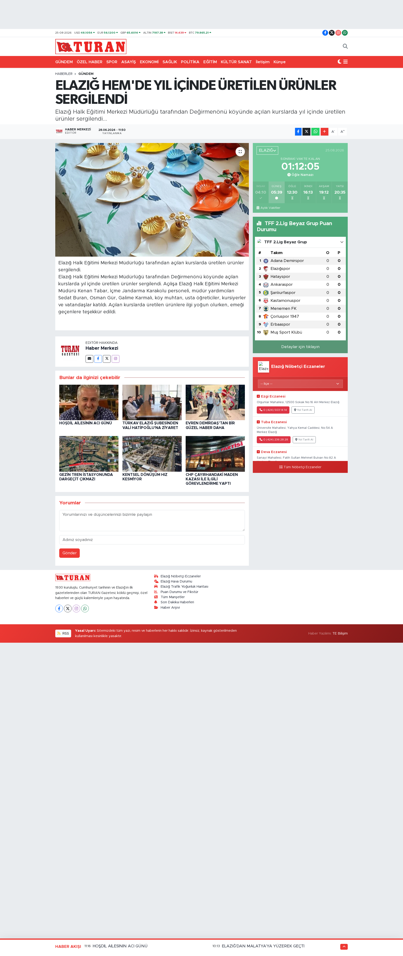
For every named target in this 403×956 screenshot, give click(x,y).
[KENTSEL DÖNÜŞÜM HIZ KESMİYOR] (152, 454)
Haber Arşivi (170, 607)
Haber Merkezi (102, 348)
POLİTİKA (190, 62)
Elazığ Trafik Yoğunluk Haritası (184, 586)
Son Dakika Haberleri (177, 602)
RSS (65, 633)
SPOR (111, 62)
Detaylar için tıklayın (300, 347)
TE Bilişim (340, 633)
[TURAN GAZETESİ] (90, 46)
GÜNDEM (64, 62)
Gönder (70, 553)
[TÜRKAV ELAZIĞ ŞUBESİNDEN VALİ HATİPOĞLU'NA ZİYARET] (152, 402)
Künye (280, 62)
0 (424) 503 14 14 (275, 410)
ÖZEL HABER (89, 62)
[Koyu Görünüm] (339, 62)
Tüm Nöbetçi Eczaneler (302, 467)
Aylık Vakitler (270, 207)
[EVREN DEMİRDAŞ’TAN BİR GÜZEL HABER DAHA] (215, 402)
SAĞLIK (170, 62)
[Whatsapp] (85, 608)
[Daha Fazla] (324, 132)
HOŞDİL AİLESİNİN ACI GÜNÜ (85, 423)
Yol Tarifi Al (304, 410)
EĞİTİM (210, 62)
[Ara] (345, 47)
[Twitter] (107, 359)
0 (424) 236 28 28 (275, 439)
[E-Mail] (89, 359)
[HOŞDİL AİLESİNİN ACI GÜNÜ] (88, 402)
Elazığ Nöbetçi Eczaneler (181, 576)
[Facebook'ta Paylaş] (298, 132)
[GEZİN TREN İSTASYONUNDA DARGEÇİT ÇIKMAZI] (88, 454)
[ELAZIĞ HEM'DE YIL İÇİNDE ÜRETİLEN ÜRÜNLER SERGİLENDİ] (152, 200)
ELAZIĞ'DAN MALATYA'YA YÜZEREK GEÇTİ (263, 946)
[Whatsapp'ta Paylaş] (315, 132)
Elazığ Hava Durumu (176, 581)
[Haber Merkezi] (70, 351)
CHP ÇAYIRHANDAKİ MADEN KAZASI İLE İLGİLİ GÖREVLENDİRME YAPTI (212, 479)
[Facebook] (98, 359)
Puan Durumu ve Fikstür (179, 592)
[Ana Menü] (345, 62)
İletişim (263, 62)
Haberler (64, 74)
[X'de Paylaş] (306, 132)
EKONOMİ (149, 62)
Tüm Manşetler (173, 597)
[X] (68, 608)
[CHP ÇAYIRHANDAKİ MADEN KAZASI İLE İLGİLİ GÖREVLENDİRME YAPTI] (215, 454)
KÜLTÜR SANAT (236, 62)
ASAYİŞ (128, 62)
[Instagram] (115, 359)
